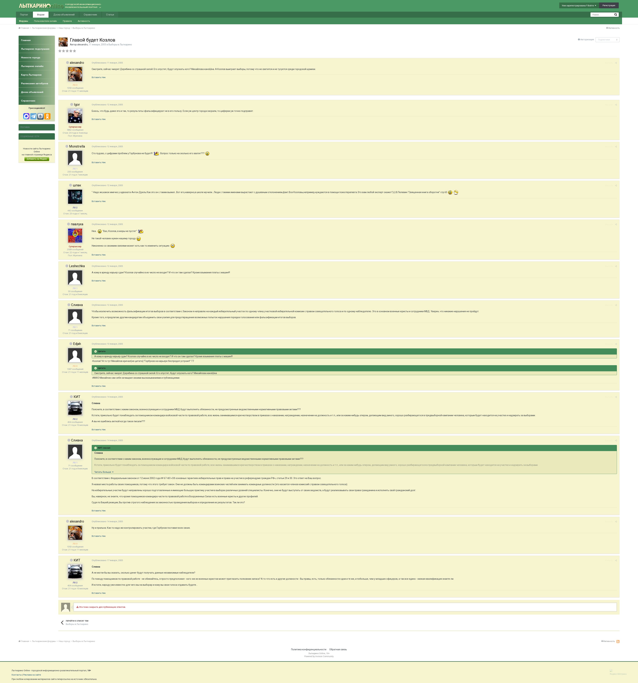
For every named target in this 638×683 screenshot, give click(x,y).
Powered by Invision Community (319, 656)
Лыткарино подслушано (35, 49)
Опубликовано (107, 62)
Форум (40, 14)
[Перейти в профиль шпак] (75, 196)
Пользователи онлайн (45, 21)
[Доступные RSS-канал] (618, 641)
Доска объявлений (64, 14)
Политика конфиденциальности (308, 649)
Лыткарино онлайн (32, 66)
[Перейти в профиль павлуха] (75, 235)
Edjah (77, 344)
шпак (77, 185)
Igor (77, 104)
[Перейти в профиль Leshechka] (75, 277)
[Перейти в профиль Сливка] (75, 316)
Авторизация (587, 39)
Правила (67, 21)
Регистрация (609, 5)
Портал (24, 14)
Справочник (90, 14)
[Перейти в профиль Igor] (75, 115)
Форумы (23, 21)
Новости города (30, 57)
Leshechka (77, 266)
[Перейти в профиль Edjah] (75, 355)
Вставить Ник (99, 77)
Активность (84, 21)
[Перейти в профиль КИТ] (75, 408)
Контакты (17, 675)
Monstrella (77, 146)
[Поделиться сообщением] (616, 63)
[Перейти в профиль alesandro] (63, 42)
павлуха (77, 224)
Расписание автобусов (34, 83)
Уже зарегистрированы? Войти (578, 5)
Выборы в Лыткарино (120, 44)
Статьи (110, 14)
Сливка (77, 305)
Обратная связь (338, 649)
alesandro (82, 44)
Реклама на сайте (32, 675)
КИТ (77, 397)
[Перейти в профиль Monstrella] (75, 157)
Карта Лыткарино (31, 74)
